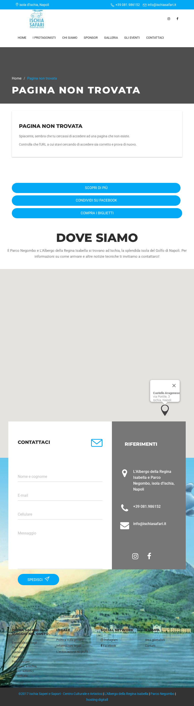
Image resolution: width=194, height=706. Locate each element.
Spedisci (35, 580)
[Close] (174, 385)
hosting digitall (97, 700)
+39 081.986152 (127, 5)
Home (22, 37)
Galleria (111, 37)
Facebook (109, 645)
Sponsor (91, 37)
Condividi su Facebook (96, 200)
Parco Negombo (162, 694)
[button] (165, 410)
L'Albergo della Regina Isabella (126, 694)
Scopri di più (96, 188)
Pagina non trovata (50, 126)
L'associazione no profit (72, 651)
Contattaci (155, 37)
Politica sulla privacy (70, 640)
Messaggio (27, 533)
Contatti (150, 645)
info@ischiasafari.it (162, 5)
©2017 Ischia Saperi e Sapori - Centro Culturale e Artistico (60, 694)
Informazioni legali (68, 645)
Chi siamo (69, 37)
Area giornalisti (155, 640)
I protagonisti (44, 37)
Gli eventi (132, 37)
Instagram (110, 640)
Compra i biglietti (97, 213)
